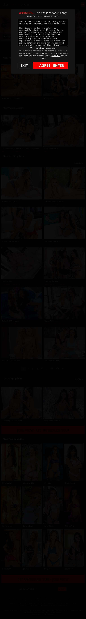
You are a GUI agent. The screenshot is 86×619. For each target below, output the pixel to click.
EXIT (24, 65)
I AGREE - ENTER (50, 65)
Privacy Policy (56, 56)
